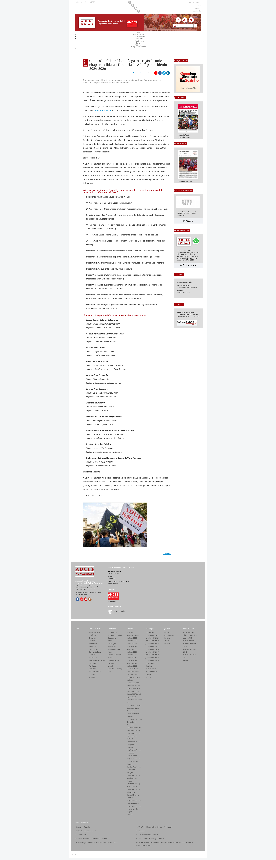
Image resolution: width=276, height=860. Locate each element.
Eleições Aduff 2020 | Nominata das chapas (134, 809)
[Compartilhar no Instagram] (156, 73)
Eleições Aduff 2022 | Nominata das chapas (134, 761)
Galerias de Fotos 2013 (189, 650)
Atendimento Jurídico (169, 636)
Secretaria (92, 641)
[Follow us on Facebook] (178, 20)
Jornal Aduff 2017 (152, 646)
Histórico (92, 635)
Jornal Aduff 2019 (152, 641)
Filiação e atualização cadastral (97, 661)
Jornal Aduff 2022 (152, 635)
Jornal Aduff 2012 (152, 655)
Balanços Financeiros (93, 647)
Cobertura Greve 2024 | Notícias (133, 672)
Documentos (112, 629)
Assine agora (189, 265)
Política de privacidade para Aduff (114, 649)
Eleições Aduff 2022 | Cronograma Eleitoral (134, 736)
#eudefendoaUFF (152, 671)
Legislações (112, 643)
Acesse (189, 220)
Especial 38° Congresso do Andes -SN (134, 699)
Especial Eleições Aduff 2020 (133, 796)
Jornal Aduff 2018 (152, 643)
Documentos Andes (112, 639)
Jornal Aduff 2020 (152, 638)
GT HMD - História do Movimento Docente (91, 838)
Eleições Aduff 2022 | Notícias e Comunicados (134, 753)
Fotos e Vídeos (188, 629)
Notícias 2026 (132, 638)
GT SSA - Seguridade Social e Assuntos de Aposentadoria (96, 842)
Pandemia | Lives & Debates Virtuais (134, 706)
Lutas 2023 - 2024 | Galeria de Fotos (134, 689)
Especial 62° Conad (134, 694)
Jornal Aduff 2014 (152, 657)
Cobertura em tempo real (115, 670)
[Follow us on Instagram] (191, 20)
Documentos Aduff (115, 635)
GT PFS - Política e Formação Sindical (150, 838)
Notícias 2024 (132, 643)
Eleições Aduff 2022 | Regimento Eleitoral (134, 744)
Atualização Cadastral (93, 667)
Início (77, 629)
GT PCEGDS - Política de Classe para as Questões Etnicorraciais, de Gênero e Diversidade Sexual (164, 843)
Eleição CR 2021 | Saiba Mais (133, 790)
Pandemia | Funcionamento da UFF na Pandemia (134, 727)
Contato (92, 674)
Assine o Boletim (95, 671)
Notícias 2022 (132, 649)
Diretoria (92, 638)
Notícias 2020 (132, 655)
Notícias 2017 (132, 663)
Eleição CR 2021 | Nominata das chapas (133, 778)
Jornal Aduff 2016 (152, 649)
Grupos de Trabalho (82, 823)
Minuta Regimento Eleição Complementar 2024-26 (115, 659)
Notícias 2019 (132, 657)
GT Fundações (80, 835)
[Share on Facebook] (160, 73)
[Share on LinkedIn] (168, 73)
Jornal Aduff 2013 (152, 660)
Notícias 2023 (132, 646)
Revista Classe (151, 663)
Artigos (148, 674)
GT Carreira (140, 831)
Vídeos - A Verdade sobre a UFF (190, 636)
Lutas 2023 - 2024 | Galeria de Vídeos (134, 684)
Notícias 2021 (132, 652)
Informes (167, 641)
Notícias (130, 629)
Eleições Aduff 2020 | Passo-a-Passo (134, 801)
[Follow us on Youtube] (184, 20)
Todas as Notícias (133, 669)
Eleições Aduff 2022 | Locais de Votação (134, 770)
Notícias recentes (133, 635)
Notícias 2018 (132, 660)
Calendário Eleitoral (102, 110)
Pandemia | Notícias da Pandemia (134, 720)
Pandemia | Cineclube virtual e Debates (133, 713)
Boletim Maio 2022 (185, 182)
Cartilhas (149, 666)
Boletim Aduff (151, 669)
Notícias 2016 (132, 666)
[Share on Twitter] (164, 73)
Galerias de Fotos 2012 (189, 656)
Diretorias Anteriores (93, 656)
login (74, 855)
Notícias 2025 (132, 641)
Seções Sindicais (95, 652)
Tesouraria (93, 643)
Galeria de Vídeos (189, 641)
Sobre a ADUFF (94, 629)
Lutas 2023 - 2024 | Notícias (134, 678)
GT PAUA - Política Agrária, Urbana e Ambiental (154, 827)
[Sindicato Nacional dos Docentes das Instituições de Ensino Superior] (113, 596)
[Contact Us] (85, 599)
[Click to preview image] (115, 524)
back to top (167, 554)
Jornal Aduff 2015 (152, 652)
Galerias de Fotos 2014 (189, 644)
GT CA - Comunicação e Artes (147, 835)
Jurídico (167, 629)
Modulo (92, 677)
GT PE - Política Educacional (85, 831)
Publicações (150, 629)
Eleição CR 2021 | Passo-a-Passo (133, 785)
